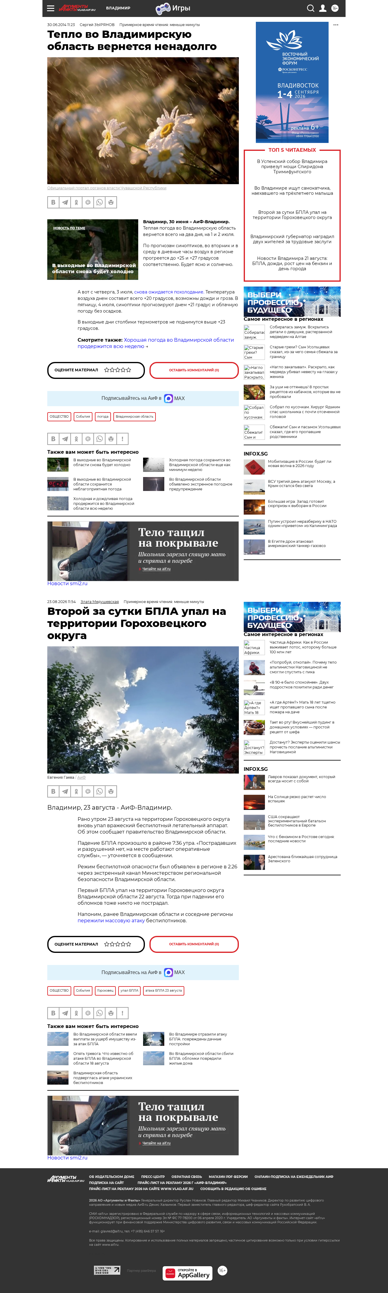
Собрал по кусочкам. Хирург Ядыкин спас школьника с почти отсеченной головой (305, 412)
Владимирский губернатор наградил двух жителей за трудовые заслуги (292, 239)
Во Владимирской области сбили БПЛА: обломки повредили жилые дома (201, 1058)
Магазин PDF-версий (228, 1177)
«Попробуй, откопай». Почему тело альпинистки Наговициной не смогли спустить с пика (303, 667)
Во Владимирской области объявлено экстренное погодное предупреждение (200, 484)
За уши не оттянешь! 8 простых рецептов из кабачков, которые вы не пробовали (305, 392)
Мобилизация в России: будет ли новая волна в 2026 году (299, 463)
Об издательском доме (111, 1177)
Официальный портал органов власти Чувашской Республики (106, 188)
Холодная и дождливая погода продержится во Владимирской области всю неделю (103, 503)
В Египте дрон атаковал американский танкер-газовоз (297, 543)
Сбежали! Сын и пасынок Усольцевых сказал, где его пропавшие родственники (305, 432)
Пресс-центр (153, 1177)
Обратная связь (187, 1177)
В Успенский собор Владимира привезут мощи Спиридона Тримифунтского (292, 166)
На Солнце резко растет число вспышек (297, 799)
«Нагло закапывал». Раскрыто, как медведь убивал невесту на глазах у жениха (304, 372)
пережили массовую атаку (111, 920)
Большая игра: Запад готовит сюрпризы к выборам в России (297, 503)
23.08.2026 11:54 (61, 601)
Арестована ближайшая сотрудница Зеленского (302, 859)
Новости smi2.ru (67, 583)
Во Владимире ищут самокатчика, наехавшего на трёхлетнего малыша (292, 191)
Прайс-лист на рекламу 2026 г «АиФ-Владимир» (182, 1183)
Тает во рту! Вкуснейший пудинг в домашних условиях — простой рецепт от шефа (302, 727)
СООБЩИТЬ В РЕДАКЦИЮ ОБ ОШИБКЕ (233, 1189)
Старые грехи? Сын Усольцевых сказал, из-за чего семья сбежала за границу (304, 352)
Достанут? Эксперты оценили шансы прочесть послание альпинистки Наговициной (305, 747)
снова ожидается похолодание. (170, 292)
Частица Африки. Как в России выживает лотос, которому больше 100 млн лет (303, 647)
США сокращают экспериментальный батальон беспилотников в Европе (297, 821)
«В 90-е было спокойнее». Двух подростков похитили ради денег (302, 684)
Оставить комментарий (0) (194, 370)
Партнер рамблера (141, 1270)
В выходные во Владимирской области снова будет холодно (102, 462)
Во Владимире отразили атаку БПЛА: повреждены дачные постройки (198, 1039)
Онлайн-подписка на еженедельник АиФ (294, 1177)
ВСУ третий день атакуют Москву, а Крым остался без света (301, 483)
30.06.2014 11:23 (61, 24)
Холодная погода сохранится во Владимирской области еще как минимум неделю (200, 465)
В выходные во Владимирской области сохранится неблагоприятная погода (102, 484)
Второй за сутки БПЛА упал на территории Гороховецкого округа (292, 215)
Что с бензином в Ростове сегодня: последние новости (301, 839)
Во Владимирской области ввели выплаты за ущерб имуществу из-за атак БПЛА (105, 1039)
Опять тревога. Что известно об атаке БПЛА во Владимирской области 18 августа (103, 1058)
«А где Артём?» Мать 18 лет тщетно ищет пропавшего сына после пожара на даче (303, 707)
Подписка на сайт (106, 1183)
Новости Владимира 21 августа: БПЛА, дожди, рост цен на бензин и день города (292, 263)
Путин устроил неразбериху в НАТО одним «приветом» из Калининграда (302, 523)
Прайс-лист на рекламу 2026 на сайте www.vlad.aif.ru (141, 1189)
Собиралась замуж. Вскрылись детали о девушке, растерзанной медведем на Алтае (301, 332)
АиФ (81, 777)
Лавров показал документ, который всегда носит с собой (301, 779)
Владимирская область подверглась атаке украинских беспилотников (102, 1078)
